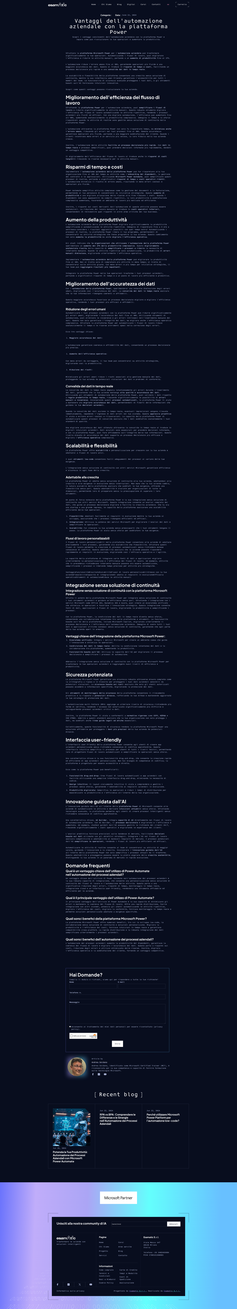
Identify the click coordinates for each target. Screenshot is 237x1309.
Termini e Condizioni (104, 1275)
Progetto (103, 1251)
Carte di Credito (128, 1270)
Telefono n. (75, 993)
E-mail (121, 982)
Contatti (156, 4)
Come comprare (106, 1270)
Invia (117, 1044)
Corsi (143, 4)
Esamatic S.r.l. (137, 1291)
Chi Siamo (106, 4)
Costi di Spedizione (125, 1278)
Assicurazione (127, 1283)
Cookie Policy (106, 1283)
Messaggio (74, 1002)
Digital (131, 4)
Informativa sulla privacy (70, 1291)
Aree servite (125, 1247)
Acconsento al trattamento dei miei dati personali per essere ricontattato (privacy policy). (116, 1028)
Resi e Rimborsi (107, 1279)
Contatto (122, 1255)
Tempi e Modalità (128, 1273)
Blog (119, 4)
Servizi (103, 1255)
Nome (71, 982)
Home (93, 4)
